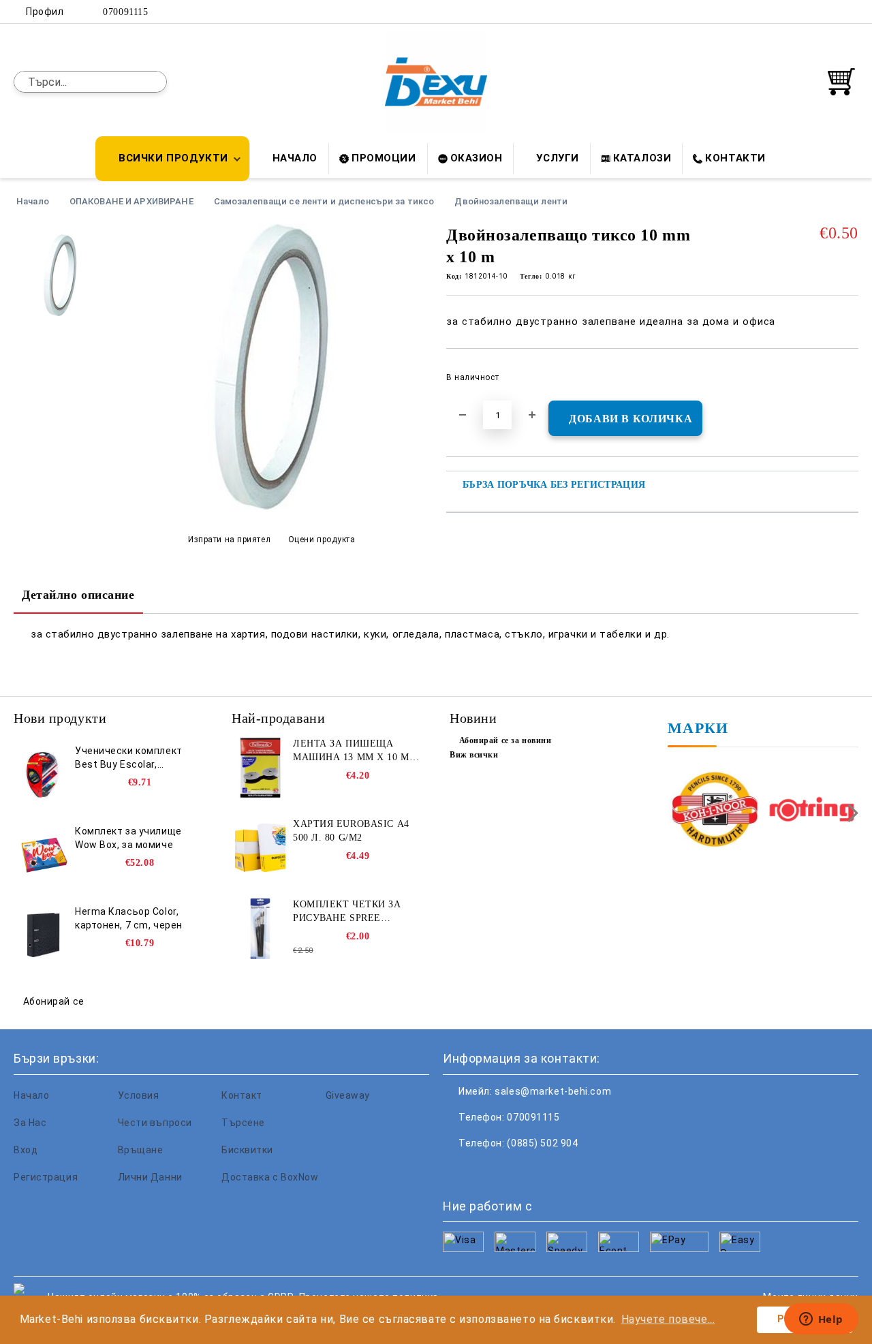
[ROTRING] (812, 811)
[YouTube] (850, 11)
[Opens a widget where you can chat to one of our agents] (820, 1320)
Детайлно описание (78, 594)
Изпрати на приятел (229, 539)
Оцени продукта (321, 539)
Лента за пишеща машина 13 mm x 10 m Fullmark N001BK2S (351, 751)
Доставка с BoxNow (270, 1177)
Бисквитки (247, 1149)
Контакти (735, 158)
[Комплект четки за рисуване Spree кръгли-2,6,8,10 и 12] (260, 928)
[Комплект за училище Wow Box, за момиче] (42, 855)
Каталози (642, 158)
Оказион (476, 158)
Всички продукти (173, 158)
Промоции (384, 158)
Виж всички (474, 755)
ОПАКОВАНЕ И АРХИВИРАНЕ (131, 201)
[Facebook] (789, 11)
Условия (138, 1095)
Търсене (243, 1122)
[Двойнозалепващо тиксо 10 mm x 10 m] (271, 506)
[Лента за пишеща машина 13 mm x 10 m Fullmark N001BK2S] (260, 767)
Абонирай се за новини (505, 740)
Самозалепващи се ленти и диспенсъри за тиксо (324, 201)
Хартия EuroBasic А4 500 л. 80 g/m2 (351, 831)
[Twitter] (810, 11)
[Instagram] (830, 11)
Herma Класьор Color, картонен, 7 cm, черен (129, 918)
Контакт (241, 1095)
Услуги (557, 158)
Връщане (141, 1149)
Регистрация (46, 1177)
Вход (25, 1149)
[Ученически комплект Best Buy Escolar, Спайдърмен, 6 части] (42, 774)
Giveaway (348, 1095)
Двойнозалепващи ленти (510, 201)
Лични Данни (150, 1177)
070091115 (125, 12)
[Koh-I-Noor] (715, 810)
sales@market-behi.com (553, 1091)
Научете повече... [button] (668, 1319)
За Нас (30, 1122)
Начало (294, 158)
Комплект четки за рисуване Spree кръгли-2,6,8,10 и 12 (347, 912)
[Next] (849, 813)
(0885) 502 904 (542, 1143)
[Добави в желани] (848, 381)
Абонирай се (53, 1001)
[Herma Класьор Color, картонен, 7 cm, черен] (42, 935)
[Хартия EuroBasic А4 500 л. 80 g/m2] (260, 848)
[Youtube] (544, 1170)
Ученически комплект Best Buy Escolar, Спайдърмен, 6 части (129, 758)
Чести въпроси (155, 1122)
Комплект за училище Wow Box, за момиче (128, 838)
